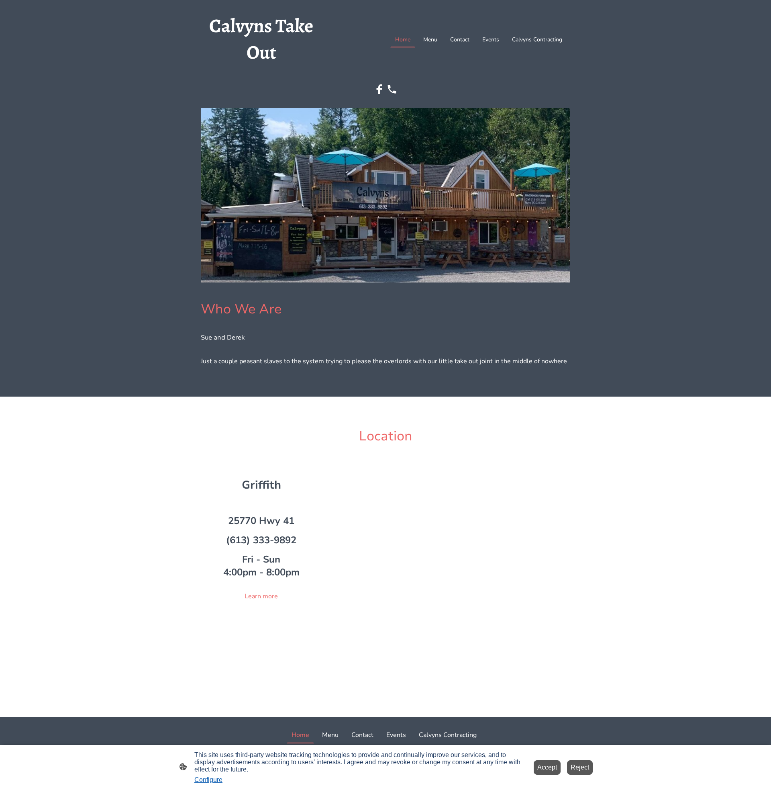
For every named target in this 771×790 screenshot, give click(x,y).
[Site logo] (261, 72)
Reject (580, 767)
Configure (208, 779)
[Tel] (392, 89)
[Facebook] (379, 89)
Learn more (261, 596)
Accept (547, 767)
